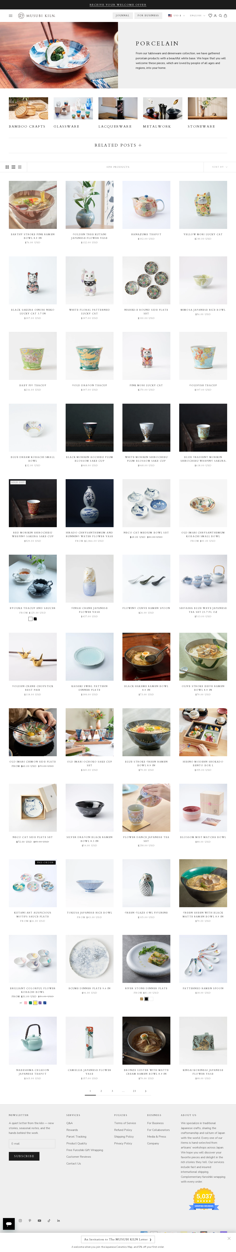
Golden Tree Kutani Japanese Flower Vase (89, 236)
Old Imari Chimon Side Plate (32, 761)
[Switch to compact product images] (19, 167)
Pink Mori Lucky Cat (146, 385)
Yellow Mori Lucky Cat (203, 234)
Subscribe (24, 1156)
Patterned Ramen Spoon (203, 988)
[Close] (229, 1238)
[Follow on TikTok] (49, 1220)
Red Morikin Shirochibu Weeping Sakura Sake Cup (33, 534)
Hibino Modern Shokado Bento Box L (203, 763)
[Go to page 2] (145, 1091)
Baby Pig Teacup (32, 385)
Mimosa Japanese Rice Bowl (203, 309)
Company (153, 1143)
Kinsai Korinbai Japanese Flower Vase (203, 1072)
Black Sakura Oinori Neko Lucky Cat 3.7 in (33, 311)
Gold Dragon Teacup (89, 385)
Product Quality (76, 1143)
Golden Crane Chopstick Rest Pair (33, 688)
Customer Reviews (78, 1157)
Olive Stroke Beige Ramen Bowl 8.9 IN (203, 688)
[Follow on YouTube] (39, 1220)
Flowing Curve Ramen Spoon (146, 608)
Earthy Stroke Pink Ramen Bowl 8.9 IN (33, 236)
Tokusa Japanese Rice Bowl (89, 912)
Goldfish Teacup (203, 385)
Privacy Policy (123, 1143)
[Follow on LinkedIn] (58, 1220)
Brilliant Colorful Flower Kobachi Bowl (33, 990)
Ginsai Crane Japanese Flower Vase (89, 610)
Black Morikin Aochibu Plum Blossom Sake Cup (89, 459)
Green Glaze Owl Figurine (146, 912)
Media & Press (156, 1137)
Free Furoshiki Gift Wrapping (84, 1150)
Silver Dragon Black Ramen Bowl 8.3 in (90, 839)
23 (134, 1091)
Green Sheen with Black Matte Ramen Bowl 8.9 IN (203, 914)
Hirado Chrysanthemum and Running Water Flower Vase (89, 534)
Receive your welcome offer (118, 4)
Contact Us (73, 1164)
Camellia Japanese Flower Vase (89, 1072)
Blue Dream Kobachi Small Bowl (33, 459)
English (196, 15)
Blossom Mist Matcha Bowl (203, 837)
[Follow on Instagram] (20, 1220)
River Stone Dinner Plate (146, 988)
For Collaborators (158, 1130)
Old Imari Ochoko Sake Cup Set (89, 763)
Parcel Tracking (76, 1137)
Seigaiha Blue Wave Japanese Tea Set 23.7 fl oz (203, 610)
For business (148, 15)
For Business (155, 1123)
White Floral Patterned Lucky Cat (89, 311)
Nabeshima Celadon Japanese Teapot (32, 1072)
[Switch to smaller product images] (13, 167)
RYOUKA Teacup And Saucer (33, 608)
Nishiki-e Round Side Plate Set (146, 311)
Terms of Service (125, 1123)
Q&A (69, 1123)
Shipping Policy (124, 1137)
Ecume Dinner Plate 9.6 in (90, 988)
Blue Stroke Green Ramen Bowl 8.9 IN (146, 763)
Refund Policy (123, 1130)
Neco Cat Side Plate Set (33, 837)
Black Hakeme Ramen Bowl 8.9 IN (146, 688)
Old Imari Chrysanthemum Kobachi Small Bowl (203, 534)
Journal (122, 15)
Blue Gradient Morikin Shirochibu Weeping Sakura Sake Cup (203, 459)
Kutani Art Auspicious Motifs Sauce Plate (32, 914)
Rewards (72, 1130)
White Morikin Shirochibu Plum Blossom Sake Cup (146, 459)
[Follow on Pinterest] (30, 1220)
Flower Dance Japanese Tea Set (146, 839)
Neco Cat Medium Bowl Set (146, 532)
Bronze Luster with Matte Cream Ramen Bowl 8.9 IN (146, 1072)
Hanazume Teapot (146, 234)
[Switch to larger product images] (7, 167)
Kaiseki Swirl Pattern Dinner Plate (89, 688)
